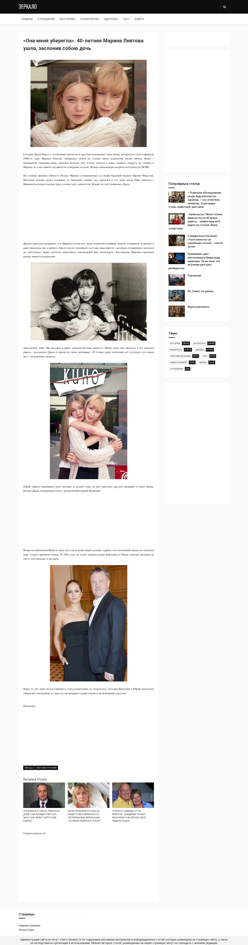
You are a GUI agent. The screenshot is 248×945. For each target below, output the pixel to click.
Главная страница (29, 925)
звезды (29, 768)
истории (175, 343)
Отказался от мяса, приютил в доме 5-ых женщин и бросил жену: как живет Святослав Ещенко (41, 816)
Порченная (194, 275)
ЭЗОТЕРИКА (68, 19)
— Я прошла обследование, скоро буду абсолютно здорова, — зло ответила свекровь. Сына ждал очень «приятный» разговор (195, 199)
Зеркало (28, 6)
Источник (29, 706)
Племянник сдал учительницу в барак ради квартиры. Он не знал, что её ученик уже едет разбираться (194, 261)
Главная (27, 19)
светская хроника (46, 768)
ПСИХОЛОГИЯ (89, 19)
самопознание (178, 362)
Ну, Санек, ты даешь (200, 291)
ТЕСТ (126, 19)
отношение (176, 369)
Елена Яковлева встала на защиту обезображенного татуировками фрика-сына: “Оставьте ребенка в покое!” (84, 816)
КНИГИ (139, 19)
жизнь (203, 362)
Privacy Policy (26, 929)
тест (205, 356)
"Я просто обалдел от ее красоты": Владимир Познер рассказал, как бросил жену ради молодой (129, 816)
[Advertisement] (88, 211)
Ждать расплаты (198, 306)
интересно (200, 343)
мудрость (176, 350)
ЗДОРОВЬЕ (110, 19)
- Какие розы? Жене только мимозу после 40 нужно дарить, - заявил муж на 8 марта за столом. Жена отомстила (195, 221)
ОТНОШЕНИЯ (46, 19)
